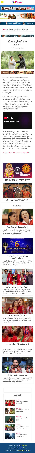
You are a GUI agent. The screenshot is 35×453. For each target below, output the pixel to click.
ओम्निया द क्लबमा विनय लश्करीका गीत (17, 287)
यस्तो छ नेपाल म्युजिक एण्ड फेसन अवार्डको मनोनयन (17, 257)
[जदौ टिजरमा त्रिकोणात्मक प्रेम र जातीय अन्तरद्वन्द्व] (10, 436)
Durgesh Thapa (8, 153)
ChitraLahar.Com (22, 446)
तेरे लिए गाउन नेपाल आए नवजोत (17, 375)
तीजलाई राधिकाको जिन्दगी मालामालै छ (17, 345)
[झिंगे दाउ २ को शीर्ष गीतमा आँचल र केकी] (10, 403)
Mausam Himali (18, 153)
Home (5, 29)
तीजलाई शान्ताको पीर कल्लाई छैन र (18, 227)
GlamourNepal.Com (21, 448)
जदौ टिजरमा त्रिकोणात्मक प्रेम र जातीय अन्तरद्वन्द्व (22, 435)
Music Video (27, 153)
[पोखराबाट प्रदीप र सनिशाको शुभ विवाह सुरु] (10, 411)
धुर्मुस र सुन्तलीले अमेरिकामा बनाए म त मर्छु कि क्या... (22, 427)
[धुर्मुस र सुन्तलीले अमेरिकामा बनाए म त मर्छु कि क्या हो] (10, 427)
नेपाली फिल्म (18, 400)
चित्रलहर (22, 48)
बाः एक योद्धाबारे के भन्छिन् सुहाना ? (22, 419)
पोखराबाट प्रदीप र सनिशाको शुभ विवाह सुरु (22, 410)
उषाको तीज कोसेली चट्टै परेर (17, 315)
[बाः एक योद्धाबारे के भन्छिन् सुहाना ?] (10, 419)
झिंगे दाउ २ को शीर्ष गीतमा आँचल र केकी (22, 402)
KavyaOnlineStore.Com (24, 450)
